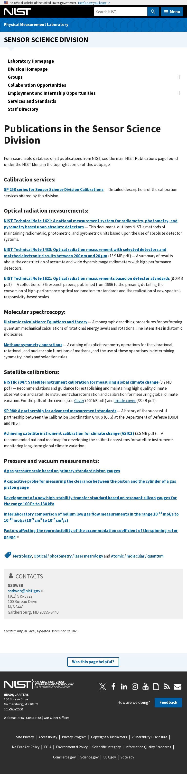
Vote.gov (127, 757)
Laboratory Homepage (31, 61)
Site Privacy (25, 737)
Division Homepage (28, 69)
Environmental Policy (72, 747)
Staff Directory (23, 109)
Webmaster (12, 717)
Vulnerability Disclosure (149, 737)
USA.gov (109, 757)
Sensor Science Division (46, 39)
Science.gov (89, 757)
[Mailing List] (177, 686)
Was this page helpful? (93, 661)
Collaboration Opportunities (37, 85)
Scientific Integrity (106, 747)
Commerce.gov (64, 757)
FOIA (47, 747)
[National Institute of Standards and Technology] (39, 684)
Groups (15, 77)
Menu (175, 11)
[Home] (17, 11)
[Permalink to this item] (59, 179)
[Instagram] (135, 686)
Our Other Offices (56, 717)
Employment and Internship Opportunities (52, 93)
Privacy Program (74, 737)
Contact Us (34, 717)
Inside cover (125, 400)
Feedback (168, 702)
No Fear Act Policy (25, 747)
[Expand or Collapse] (179, 77)
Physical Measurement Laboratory (36, 24)
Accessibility (47, 737)
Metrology (22, 556)
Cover (79, 400)
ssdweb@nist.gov (24, 590)
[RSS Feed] (167, 686)
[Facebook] (113, 686)
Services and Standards (32, 101)
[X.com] (102, 686)
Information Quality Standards (148, 747)
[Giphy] (156, 686)
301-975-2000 (13, 709)
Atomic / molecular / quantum (137, 556)
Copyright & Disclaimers (109, 737)
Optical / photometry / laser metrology (68, 556)
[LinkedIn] (124, 686)
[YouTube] (145, 686)
